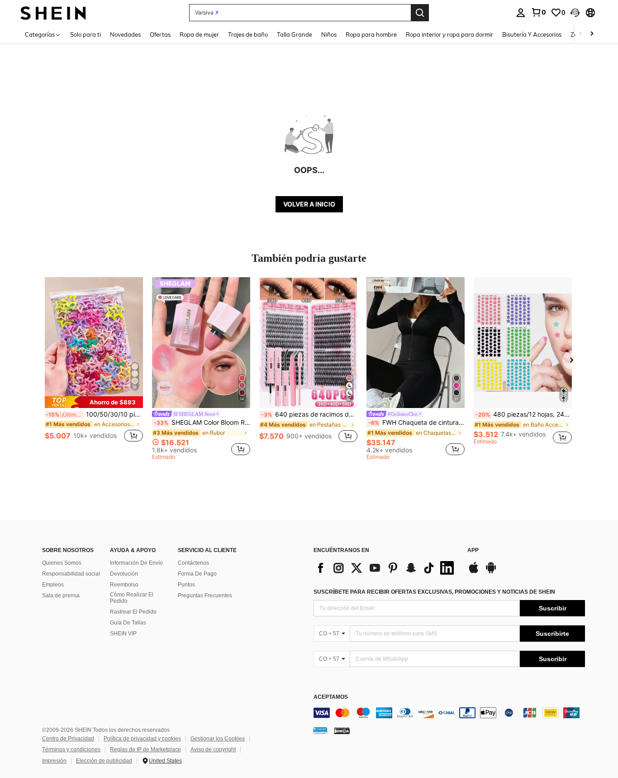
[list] (386, 568)
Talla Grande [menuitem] (294, 34)
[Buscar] (420, 12)
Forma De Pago (197, 574)
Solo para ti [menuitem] (85, 34)
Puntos (186, 584)
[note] (94, 402)
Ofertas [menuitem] (160, 34)
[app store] (473, 572)
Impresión (54, 761)
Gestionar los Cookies (217, 738)
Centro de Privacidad (68, 738)
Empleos (53, 584)
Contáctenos (193, 563)
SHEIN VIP (123, 633)
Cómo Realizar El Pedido (131, 597)
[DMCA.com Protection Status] (342, 730)
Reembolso (124, 584)
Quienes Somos (61, 563)
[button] (575, 12)
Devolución (124, 574)
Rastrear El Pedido (133, 612)
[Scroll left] (581, 34)
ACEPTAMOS (331, 697)
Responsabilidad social (71, 574)
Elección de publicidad (104, 761)
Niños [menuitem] (329, 34)
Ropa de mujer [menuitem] (199, 34)
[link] (538, 12)
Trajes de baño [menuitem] (248, 34)
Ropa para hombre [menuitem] (371, 34)
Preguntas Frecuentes (205, 595)
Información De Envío (136, 563)
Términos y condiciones (71, 749)
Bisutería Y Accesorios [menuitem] (531, 34)
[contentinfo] (449, 712)
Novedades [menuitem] (125, 34)
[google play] (491, 572)
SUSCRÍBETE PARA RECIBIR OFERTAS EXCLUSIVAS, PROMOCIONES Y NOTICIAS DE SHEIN (434, 592)
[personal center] (520, 12)
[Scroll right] (592, 34)
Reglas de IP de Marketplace (145, 749)
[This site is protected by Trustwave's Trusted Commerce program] (320, 730)
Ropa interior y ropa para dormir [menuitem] (449, 34)
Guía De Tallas (128, 623)
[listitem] (94, 364)
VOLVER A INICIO (309, 204)
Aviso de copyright (213, 749)
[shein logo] (53, 12)
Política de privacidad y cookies (142, 738)
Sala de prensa (61, 595)
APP (473, 550)
